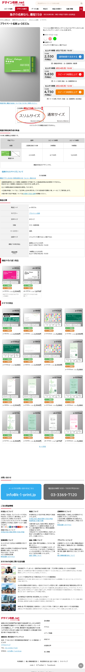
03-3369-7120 (64, 494)
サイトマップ (64, 661)
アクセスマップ (5, 645)
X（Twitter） (40, 665)
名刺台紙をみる (18, 178)
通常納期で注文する (68, 57)
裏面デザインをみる (6, 178)
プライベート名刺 (33, 20)
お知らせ (47, 639)
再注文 (45, 9)
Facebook (51, 665)
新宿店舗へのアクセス (64, 525)
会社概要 (47, 621)
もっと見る (42, 446)
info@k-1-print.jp (21, 494)
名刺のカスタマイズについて (12, 172)
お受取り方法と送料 (29, 193)
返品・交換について (35, 555)
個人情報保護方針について (66, 555)
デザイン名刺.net (5, 20)
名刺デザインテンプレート (19, 20)
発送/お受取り (57, 9)
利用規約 (20, 661)
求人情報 (47, 652)
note (31, 665)
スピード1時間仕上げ (67, 74)
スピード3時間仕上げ (67, 92)
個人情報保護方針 (31, 661)
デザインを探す (22, 9)
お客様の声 (47, 645)
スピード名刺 (8, 9)
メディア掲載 (48, 633)
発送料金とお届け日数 (36, 520)
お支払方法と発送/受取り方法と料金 (12, 532)
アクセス (46, 627)
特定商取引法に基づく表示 (48, 661)
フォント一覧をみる (30, 178)
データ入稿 (35, 9)
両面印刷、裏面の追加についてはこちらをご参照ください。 (18, 103)
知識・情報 (69, 9)
